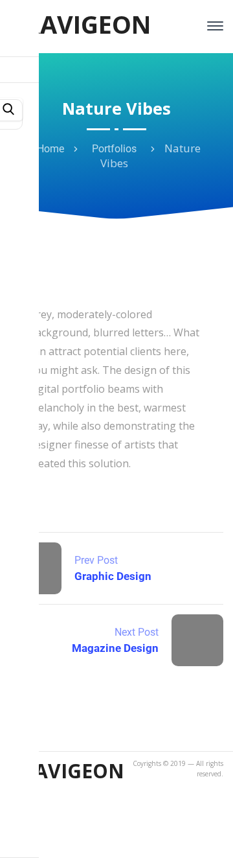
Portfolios (114, 149)
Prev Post (96, 560)
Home (50, 149)
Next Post (137, 632)
